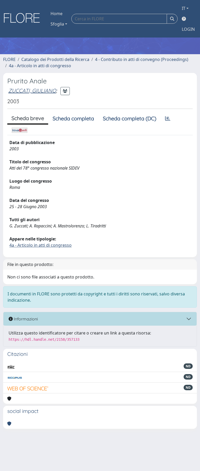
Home (57, 13)
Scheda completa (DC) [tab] (129, 118)
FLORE (9, 59)
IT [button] (183, 8)
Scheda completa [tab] (73, 118)
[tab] (168, 118)
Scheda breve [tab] (27, 118)
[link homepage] (23, 19)
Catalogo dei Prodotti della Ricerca (55, 59)
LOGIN (188, 29)
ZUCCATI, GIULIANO (32, 90)
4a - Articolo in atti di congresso (40, 66)
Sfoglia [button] (57, 24)
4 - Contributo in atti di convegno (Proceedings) (141, 59)
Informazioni (25, 318)
